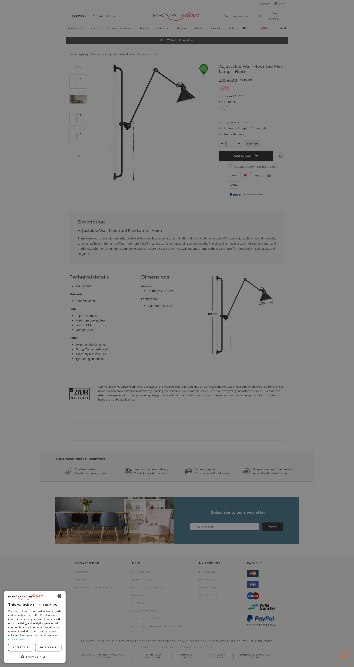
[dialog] (35, 627)
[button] (34, 656)
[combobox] (59, 596)
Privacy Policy (16, 639)
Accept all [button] (20, 647)
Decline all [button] (48, 647)
